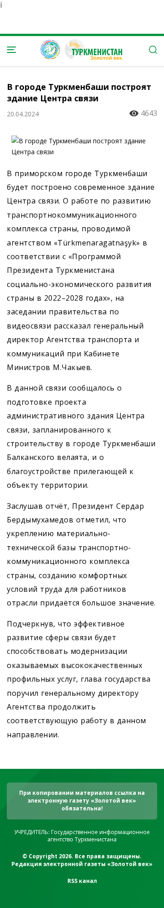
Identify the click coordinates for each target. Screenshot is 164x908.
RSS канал (82, 881)
